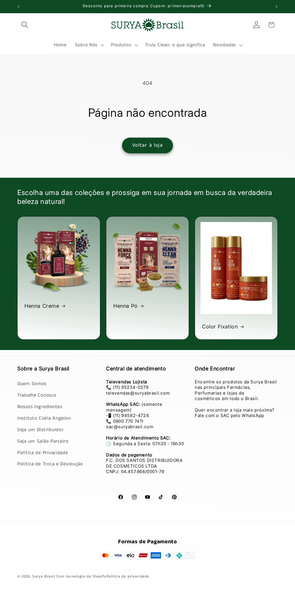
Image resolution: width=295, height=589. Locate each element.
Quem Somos (31, 383)
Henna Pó (125, 306)
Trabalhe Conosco (36, 395)
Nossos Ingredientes (39, 406)
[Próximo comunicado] (276, 6)
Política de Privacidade (42, 453)
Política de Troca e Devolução (50, 464)
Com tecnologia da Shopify (81, 576)
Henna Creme (41, 306)
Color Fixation (220, 327)
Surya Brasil (44, 576)
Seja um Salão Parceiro (43, 441)
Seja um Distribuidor (40, 430)
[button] (25, 24)
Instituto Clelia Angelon (44, 418)
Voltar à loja (147, 145)
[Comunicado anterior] (18, 6)
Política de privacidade (128, 576)
